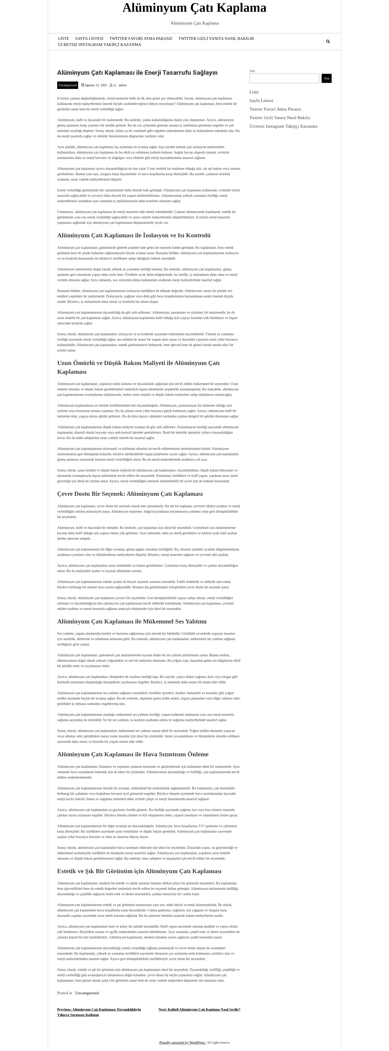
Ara (252, 71)
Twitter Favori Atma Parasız (140, 38)
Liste (63, 38)
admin (123, 85)
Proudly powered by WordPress (182, 1042)
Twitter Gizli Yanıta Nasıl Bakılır (216, 38)
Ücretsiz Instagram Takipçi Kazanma (99, 44)
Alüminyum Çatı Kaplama (194, 7)
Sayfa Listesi (89, 38)
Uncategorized (68, 85)
